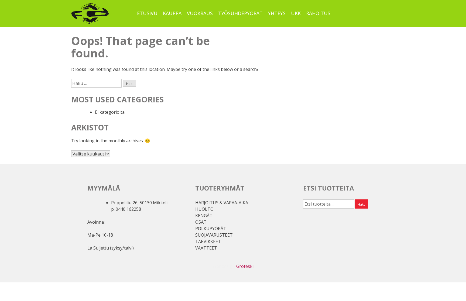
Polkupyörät (210, 228)
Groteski (244, 266)
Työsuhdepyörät (240, 13)
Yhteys (277, 13)
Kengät (204, 216)
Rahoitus (318, 13)
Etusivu (147, 13)
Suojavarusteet (214, 235)
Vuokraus (200, 13)
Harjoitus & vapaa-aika (221, 203)
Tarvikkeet (208, 241)
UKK (296, 13)
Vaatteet (206, 248)
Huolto (204, 209)
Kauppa (172, 13)
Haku (361, 204)
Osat (201, 222)
